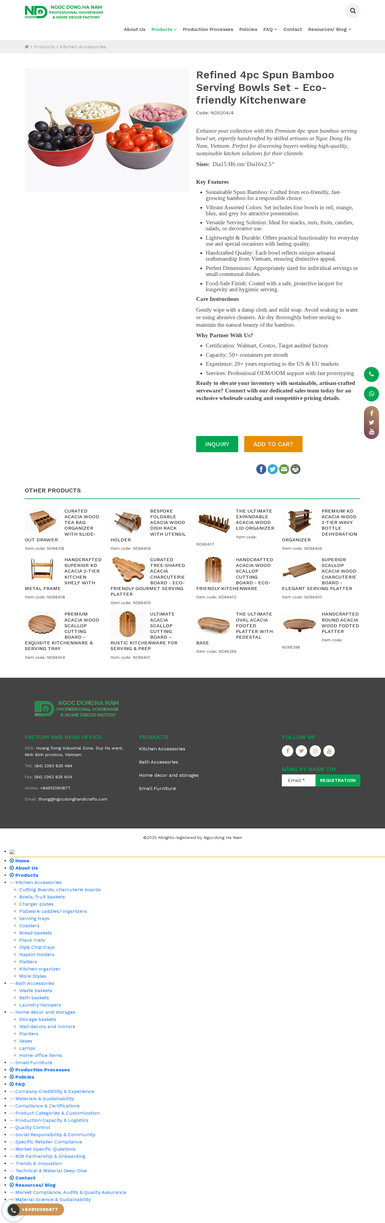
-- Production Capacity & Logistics (49, 1120)
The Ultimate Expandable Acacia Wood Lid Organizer (255, 519)
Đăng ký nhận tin (309, 769)
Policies (248, 29)
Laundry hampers (40, 1005)
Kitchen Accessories (83, 47)
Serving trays (34, 918)
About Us (134, 29)
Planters (28, 1034)
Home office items (40, 1055)
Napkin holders (36, 954)
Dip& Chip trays (37, 947)
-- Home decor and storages (42, 1012)
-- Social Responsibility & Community (52, 1134)
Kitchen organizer (39, 969)
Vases (25, 1041)
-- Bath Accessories (32, 983)
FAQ (268, 29)
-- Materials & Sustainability (42, 1098)
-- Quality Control (30, 1127)
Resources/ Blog (328, 29)
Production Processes (208, 29)
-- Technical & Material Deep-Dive (48, 1170)
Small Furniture (157, 788)
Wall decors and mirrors (47, 1026)
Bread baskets (35, 933)
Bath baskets (34, 997)
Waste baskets (35, 990)
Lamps (27, 1048)
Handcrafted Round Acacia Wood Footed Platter (340, 622)
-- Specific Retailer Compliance (46, 1142)
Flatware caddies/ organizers (53, 911)
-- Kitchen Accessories (36, 882)
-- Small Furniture (31, 1062)
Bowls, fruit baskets (42, 897)
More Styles (32, 976)
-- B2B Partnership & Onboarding (47, 1156)
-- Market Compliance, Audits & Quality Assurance (68, 1192)
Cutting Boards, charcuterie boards (60, 889)
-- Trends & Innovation (36, 1163)
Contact (292, 29)
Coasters (29, 925)
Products (162, 29)
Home (21, 861)
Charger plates (36, 904)
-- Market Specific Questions (43, 1149)
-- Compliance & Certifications (45, 1106)
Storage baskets (37, 1019)
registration (338, 780)
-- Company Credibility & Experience (52, 1091)
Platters (28, 961)
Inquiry (217, 444)
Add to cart (273, 444)
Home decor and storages (169, 775)
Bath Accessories (158, 762)
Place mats (32, 940)
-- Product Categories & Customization (55, 1113)
